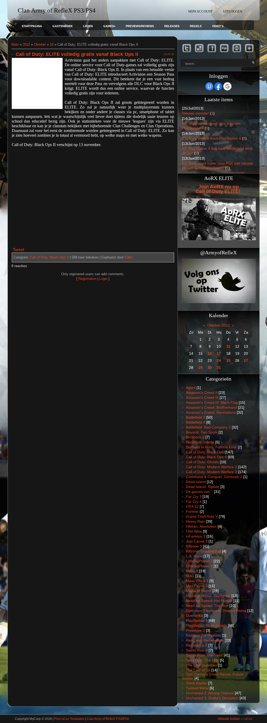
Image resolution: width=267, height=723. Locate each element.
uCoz (248, 719)
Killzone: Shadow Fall (203, 551)
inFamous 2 (195, 536)
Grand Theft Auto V (202, 516)
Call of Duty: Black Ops (205, 452)
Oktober (40, 44)
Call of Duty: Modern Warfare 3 (211, 472)
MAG (190, 576)
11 (228, 346)
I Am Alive (194, 531)
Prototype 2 (195, 630)
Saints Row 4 (197, 650)
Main (15, 44)
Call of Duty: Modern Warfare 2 (211, 467)
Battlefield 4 (195, 422)
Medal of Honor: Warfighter (208, 596)
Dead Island (196, 482)
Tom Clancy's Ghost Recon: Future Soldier (213, 676)
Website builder (229, 719)
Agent (191, 387)
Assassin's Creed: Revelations (211, 412)
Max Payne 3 (197, 586)
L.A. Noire (194, 556)
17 (219, 353)
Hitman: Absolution (201, 526)
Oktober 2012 (218, 325)
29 (200, 367)
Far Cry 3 (194, 497)
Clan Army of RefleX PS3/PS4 (108, 719)
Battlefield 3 (195, 417)
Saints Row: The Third (204, 655)
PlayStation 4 (197, 620)
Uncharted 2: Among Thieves (210, 693)
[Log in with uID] (209, 86)
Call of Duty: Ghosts (202, 462)
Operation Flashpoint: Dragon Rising (216, 610)
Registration (87, 279)
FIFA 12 (192, 506)
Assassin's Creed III (202, 397)
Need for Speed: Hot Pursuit (209, 601)
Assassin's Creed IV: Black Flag (212, 402)
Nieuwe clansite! (195, 113)
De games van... (199, 492)
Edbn (128, 257)
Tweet (18, 250)
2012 (26, 44)
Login (103, 279)
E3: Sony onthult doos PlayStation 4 (211, 138)
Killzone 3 (194, 546)
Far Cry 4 (194, 501)
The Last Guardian (201, 665)
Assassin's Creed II (201, 392)
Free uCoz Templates (69, 719)
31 (219, 367)
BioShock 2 (195, 437)
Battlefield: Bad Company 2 (208, 427)
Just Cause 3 (197, 541)
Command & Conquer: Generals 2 (214, 477)
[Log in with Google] (227, 86)
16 (51, 44)
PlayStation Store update (206, 625)
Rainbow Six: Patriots (203, 635)
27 (246, 360)
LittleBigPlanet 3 (199, 566)
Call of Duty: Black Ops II (49, 257)
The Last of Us (198, 670)
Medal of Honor (198, 591)
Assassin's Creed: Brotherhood (211, 407)
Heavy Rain (195, 521)
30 (210, 367)
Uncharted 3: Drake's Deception (212, 698)
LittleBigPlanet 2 (199, 561)
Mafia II (192, 571)
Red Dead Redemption (205, 640)
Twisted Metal (197, 688)
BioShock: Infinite (200, 442)
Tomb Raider (196, 683)
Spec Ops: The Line (202, 660)
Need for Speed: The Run (207, 606)
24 (219, 360)
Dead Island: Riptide (202, 487)
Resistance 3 (196, 645)
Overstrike (194, 615)
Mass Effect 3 (197, 581)
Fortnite (192, 511)
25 (228, 360)
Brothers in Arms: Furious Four (211, 447)
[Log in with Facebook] (218, 86)
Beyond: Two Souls (201, 432)
